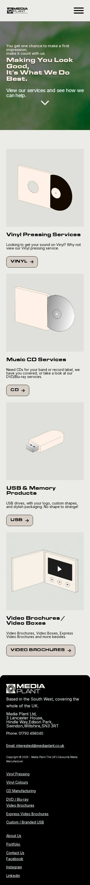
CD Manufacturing (21, 791)
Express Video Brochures (27, 814)
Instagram (14, 867)
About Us (13, 836)
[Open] (79, 11)
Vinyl (19, 262)
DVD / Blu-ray (17, 799)
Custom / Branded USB (25, 822)
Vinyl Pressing (18, 774)
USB (16, 520)
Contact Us (15, 853)
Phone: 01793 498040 (24, 733)
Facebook (14, 859)
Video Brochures (37, 650)
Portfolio (13, 844)
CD (14, 390)
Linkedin (13, 875)
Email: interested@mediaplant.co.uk (35, 745)
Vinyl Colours (17, 782)
